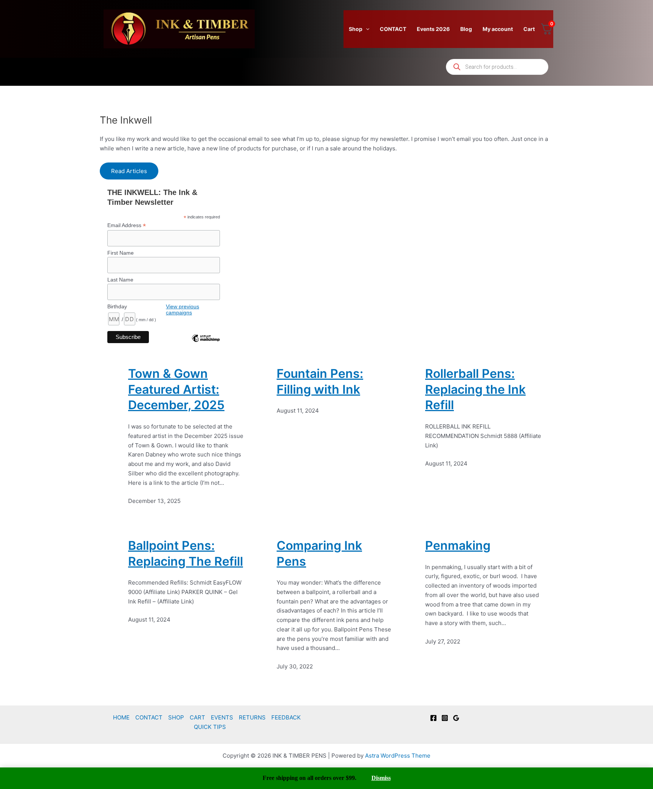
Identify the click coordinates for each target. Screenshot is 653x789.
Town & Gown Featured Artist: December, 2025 (176, 389)
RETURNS (252, 717)
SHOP (176, 717)
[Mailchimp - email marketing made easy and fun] (206, 344)
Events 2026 (433, 29)
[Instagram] (444, 718)
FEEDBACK (286, 717)
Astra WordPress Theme (397, 755)
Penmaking (458, 545)
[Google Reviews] (456, 718)
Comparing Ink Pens (319, 553)
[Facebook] (433, 718)
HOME (121, 717)
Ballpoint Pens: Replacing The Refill (185, 553)
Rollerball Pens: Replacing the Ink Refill (475, 389)
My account (498, 29)
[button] (365, 29)
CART (197, 717)
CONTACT (393, 29)
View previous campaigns (182, 309)
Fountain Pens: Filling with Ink (320, 381)
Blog (466, 29)
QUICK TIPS (210, 726)
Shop (355, 29)
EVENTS (222, 717)
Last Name (120, 280)
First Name (120, 253)
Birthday (117, 306)
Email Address (126, 225)
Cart (529, 29)
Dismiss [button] (381, 778)
